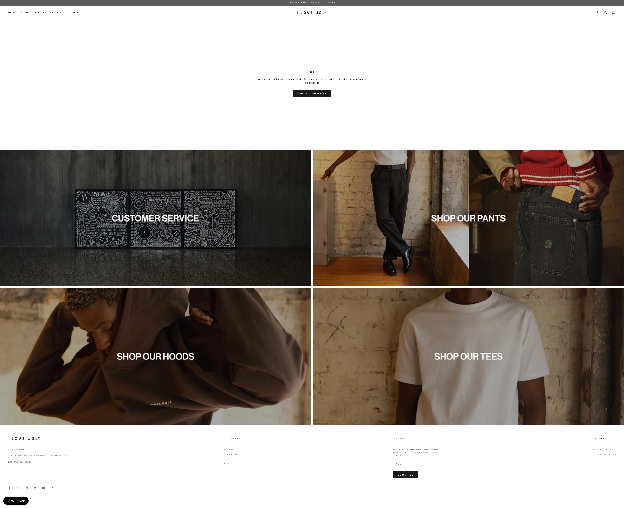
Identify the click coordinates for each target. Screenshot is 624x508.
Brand (76, 12)
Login (226, 459)
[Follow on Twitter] (18, 487)
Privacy (227, 464)
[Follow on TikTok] (51, 487)
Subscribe (406, 475)
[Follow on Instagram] (26, 487)
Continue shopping (312, 93)
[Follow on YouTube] (43, 487)
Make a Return (230, 454)
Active (24, 12)
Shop (11, 12)
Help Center (229, 449)
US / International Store (604, 454)
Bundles (40, 12)
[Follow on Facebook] (9, 487)
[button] (16, 501)
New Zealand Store (602, 449)
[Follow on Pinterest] (34, 487)
